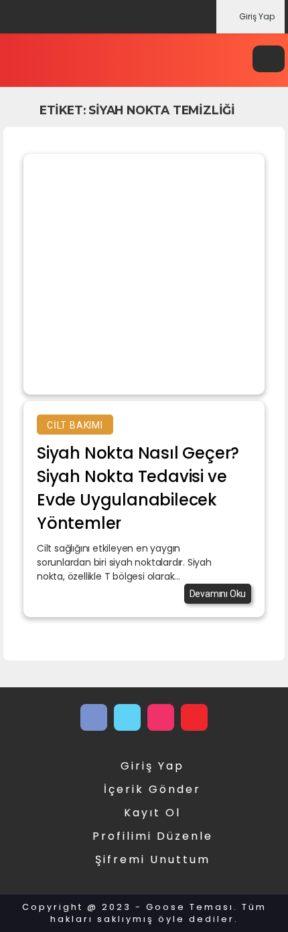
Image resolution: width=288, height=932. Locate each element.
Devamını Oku (218, 593)
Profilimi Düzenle (152, 836)
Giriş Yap (257, 16)
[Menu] (269, 58)
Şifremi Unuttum (152, 859)
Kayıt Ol (152, 812)
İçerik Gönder (152, 789)
